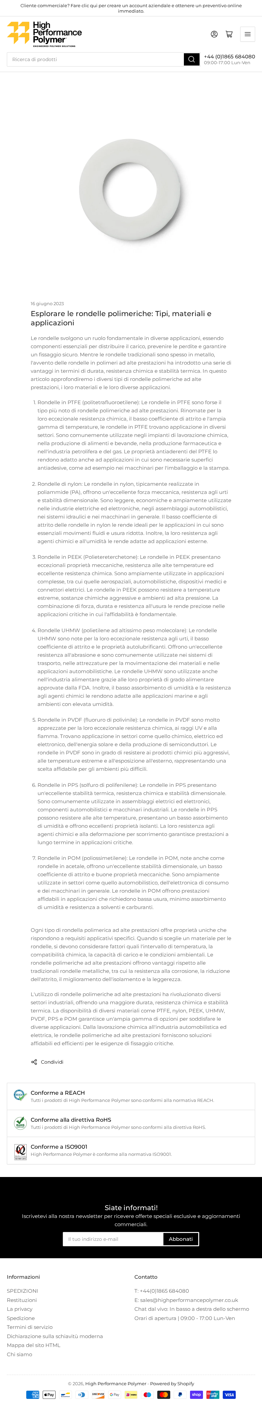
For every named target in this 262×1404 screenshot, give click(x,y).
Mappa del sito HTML (33, 1345)
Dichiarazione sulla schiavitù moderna (55, 1336)
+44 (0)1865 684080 (229, 56)
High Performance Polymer (115, 1383)
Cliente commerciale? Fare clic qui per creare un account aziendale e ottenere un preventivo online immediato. (131, 8)
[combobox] (104, 59)
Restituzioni (22, 1300)
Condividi (52, 1062)
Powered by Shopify (172, 1383)
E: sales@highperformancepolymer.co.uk (186, 1300)
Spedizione (21, 1318)
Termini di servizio (30, 1327)
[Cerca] (191, 59)
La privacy (19, 1309)
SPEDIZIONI (22, 1291)
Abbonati (181, 1239)
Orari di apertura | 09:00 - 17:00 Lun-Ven (184, 1318)
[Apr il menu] (247, 34)
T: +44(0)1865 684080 (161, 1291)
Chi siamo (19, 1354)
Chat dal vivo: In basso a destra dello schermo (191, 1309)
